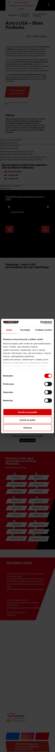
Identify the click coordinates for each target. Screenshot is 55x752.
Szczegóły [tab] (25, 330)
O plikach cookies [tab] (43, 330)
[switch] (48, 384)
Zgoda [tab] (9, 330)
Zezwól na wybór (28, 420)
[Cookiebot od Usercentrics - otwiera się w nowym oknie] (40, 322)
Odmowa (27, 428)
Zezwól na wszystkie (27, 412)
